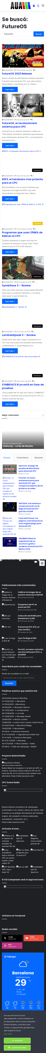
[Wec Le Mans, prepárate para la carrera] (23, 853)
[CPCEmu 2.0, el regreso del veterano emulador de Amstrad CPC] (8, 841)
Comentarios (22, 457)
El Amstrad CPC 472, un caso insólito (28, 628)
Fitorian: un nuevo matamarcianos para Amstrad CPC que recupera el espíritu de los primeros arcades (31, 483)
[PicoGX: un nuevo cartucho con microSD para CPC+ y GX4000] (9, 654)
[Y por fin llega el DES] (9, 641)
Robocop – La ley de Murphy (18, 446)
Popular (6, 457)
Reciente (39, 457)
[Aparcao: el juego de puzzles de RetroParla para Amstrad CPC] (10, 469)
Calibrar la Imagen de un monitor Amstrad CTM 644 (30, 593)
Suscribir (9, 683)
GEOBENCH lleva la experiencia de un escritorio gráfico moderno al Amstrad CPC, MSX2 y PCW (31, 543)
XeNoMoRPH (8, 70)
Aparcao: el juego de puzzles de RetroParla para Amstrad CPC (29, 468)
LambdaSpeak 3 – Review (19, 335)
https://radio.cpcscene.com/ (13, 822)
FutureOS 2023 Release (17, 73)
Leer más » (10, 89)
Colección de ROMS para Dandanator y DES (29, 617)
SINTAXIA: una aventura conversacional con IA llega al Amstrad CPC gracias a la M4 (30, 507)
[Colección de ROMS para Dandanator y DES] (9, 619)
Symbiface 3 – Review (16, 285)
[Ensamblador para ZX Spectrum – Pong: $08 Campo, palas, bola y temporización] (37, 870)
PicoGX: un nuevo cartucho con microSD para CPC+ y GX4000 (30, 652)
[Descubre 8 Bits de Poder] (23, 869)
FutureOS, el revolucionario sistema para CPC (19, 124)
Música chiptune (8, 807)
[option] (23, 435)
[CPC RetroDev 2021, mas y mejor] (8, 870)
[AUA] (21, 5)
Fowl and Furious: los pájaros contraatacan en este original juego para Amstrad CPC (31, 522)
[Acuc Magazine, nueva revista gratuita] (37, 839)
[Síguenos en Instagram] (42, 563)
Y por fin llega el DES (27, 638)
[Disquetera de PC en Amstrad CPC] (9, 608)
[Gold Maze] (37, 852)
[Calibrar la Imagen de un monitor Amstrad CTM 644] (9, 596)
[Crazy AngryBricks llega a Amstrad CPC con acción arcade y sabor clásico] (8, 857)
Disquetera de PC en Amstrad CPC (27, 605)
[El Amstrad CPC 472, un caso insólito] (9, 630)
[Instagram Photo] (9, 568)
